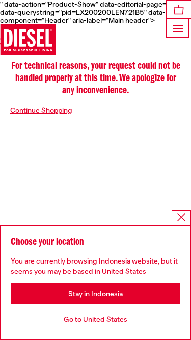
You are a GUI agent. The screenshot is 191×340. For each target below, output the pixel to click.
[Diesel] (28, 39)
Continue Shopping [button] (41, 110)
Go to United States (95, 319)
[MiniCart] (179, 9)
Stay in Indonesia (95, 294)
